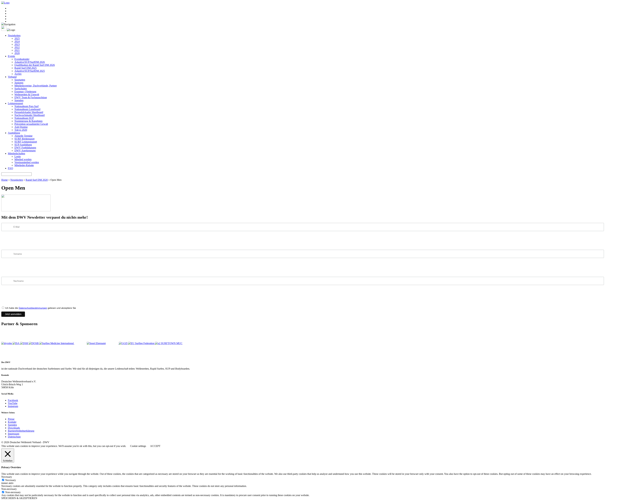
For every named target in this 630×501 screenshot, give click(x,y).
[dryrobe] (7, 343)
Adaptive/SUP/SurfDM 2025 (29, 70)
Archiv (18, 73)
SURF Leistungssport (25, 141)
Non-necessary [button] (9, 489)
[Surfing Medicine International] (56, 343)
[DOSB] (34, 343)
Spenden (18, 100)
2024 (17, 41)
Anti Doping (21, 127)
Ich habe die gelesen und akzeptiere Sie (40, 308)
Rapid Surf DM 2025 (25, 68)
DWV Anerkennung (25, 150)
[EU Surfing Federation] (141, 343)
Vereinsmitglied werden (26, 162)
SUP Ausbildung (23, 144)
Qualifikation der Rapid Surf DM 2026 (34, 65)
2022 (17, 47)
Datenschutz (14, 436)
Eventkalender (21, 59)
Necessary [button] (6, 476)
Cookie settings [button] (138, 446)
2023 (17, 44)
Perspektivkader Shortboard (28, 112)
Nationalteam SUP (24, 118)
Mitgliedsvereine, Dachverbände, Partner (35, 85)
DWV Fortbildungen (25, 147)
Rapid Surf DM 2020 (37, 179)
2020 (17, 53)
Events (11, 56)
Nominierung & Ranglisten (28, 121)
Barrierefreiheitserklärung (21, 430)
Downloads (14, 427)
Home (4, 179)
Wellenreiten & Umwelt (26, 94)
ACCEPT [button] (155, 446)
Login (17, 156)
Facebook (13, 400)
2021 (17, 50)
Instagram (13, 406)
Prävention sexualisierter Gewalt (31, 124)
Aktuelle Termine (23, 135)
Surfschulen (20, 88)
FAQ (10, 168)
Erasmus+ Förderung (25, 91)
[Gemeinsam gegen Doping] (123, 343)
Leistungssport (15, 103)
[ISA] (16, 343)
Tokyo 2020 (20, 129)
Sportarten (19, 79)
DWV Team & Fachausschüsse (30, 97)
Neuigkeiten (14, 35)
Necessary (10, 480)
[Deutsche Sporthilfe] (24, 343)
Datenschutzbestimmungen (33, 308)
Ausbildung (14, 132)
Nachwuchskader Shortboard (29, 115)
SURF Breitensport (24, 138)
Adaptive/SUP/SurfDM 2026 (29, 62)
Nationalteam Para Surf (26, 106)
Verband (12, 76)
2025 (17, 38)
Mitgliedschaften (16, 153)
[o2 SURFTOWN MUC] (168, 343)
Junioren (18, 82)
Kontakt (12, 422)
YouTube (12, 403)
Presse (11, 419)
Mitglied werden (23, 159)
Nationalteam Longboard (27, 109)
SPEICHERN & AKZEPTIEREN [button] (19, 498)
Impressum (13, 433)
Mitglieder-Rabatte (24, 165)
